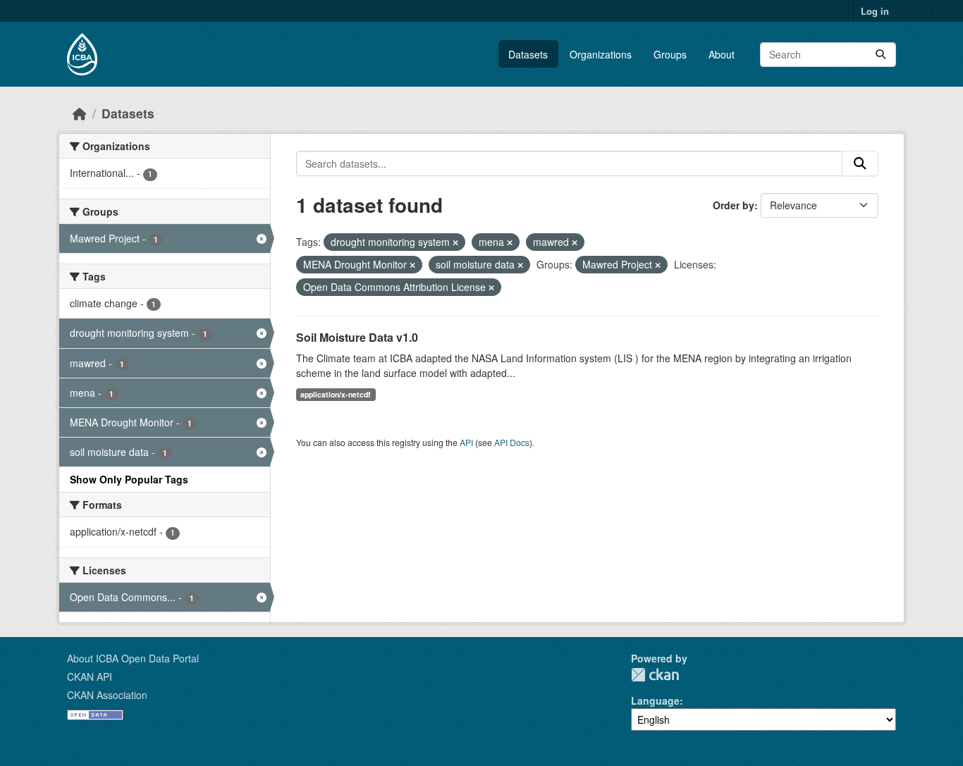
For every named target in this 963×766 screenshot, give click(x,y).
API (466, 442)
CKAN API (89, 676)
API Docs (511, 442)
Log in (875, 11)
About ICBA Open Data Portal (133, 658)
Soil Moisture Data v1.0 (357, 337)
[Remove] (455, 242)
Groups (670, 54)
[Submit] (880, 54)
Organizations (601, 54)
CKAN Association (107, 695)
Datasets (528, 54)
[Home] (80, 113)
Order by (733, 205)
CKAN (655, 674)
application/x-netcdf (335, 394)
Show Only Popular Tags (129, 479)
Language (655, 700)
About (722, 54)
